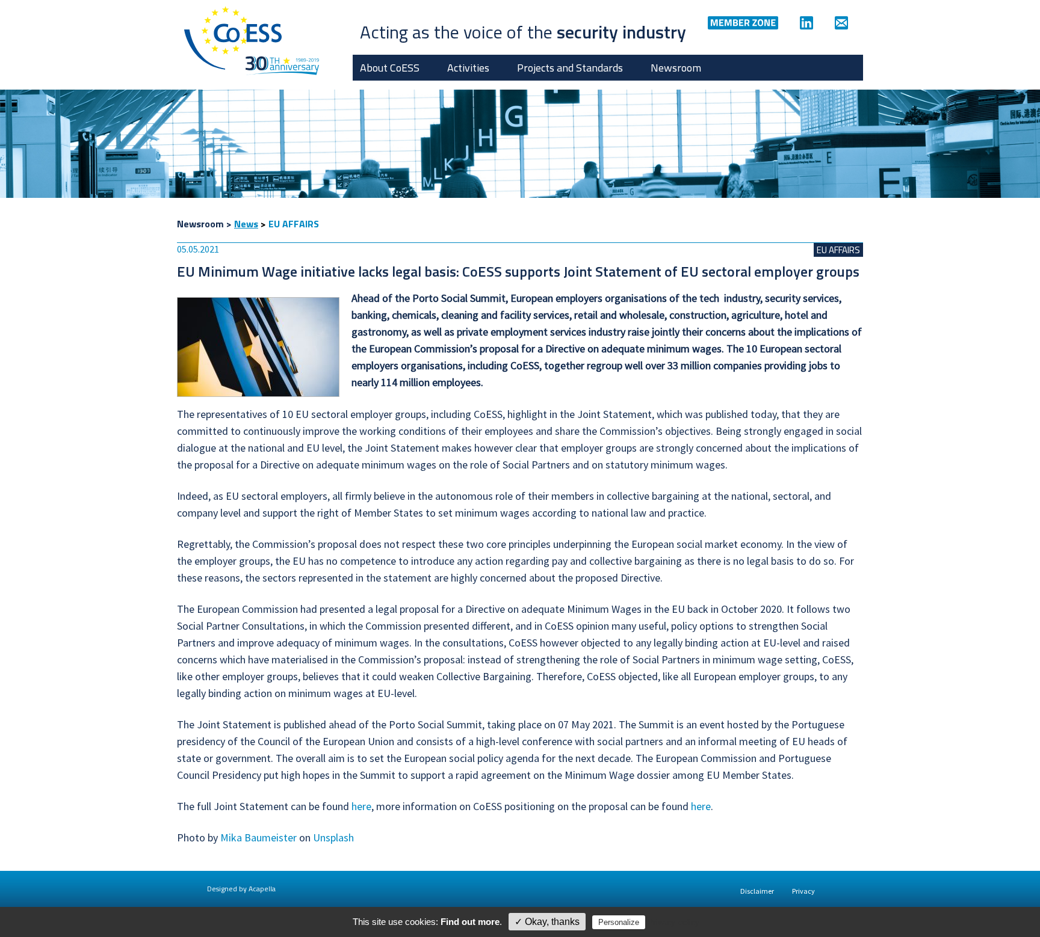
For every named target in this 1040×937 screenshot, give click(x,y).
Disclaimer (757, 891)
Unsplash (333, 837)
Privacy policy (673, 922)
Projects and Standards (570, 68)
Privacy (803, 891)
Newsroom (676, 68)
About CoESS (389, 68)
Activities (468, 68)
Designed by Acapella (241, 888)
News (246, 224)
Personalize (618, 922)
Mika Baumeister (258, 837)
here (361, 806)
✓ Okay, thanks (547, 922)
